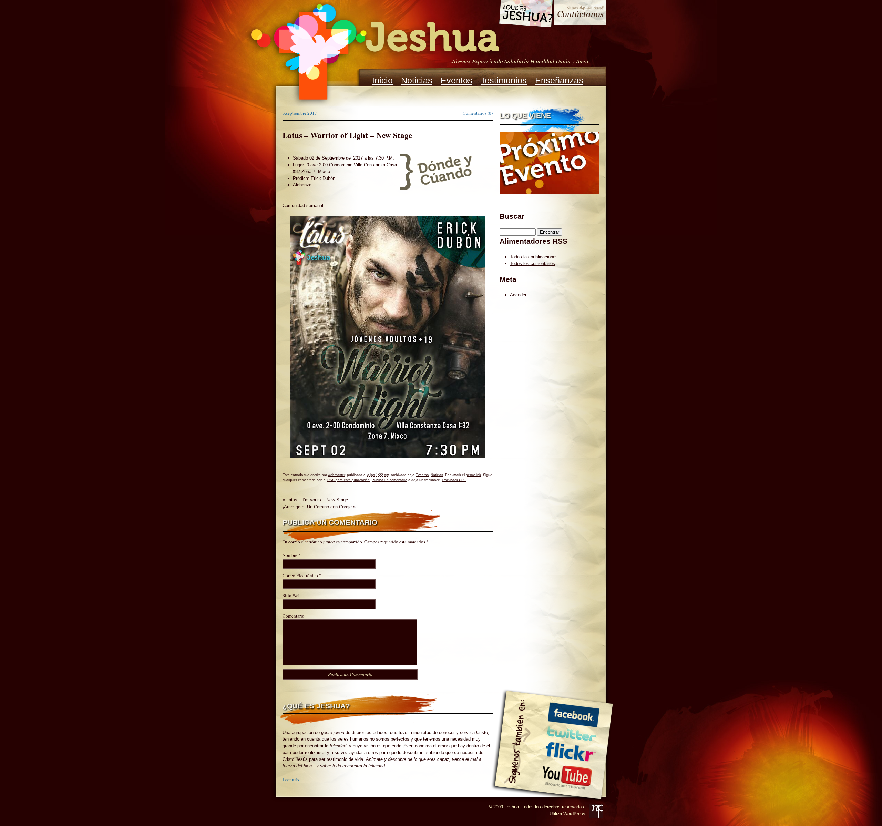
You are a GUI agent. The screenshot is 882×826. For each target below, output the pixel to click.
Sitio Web (292, 595)
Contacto (580, 13)
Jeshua (374, 53)
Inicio (382, 80)
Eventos (456, 80)
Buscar (512, 216)
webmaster (336, 475)
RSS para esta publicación (348, 480)
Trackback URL (454, 480)
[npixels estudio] (596, 811)
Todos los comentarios (532, 263)
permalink (473, 475)
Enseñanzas (559, 80)
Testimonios (504, 80)
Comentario (294, 616)
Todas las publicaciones (534, 256)
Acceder (518, 294)
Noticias (416, 80)
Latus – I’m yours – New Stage (315, 499)
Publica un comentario (389, 480)
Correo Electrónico (300, 575)
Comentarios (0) (478, 113)
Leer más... (292, 779)
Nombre (290, 555)
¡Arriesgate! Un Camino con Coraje (319, 506)
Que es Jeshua (526, 15)
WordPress (574, 813)
